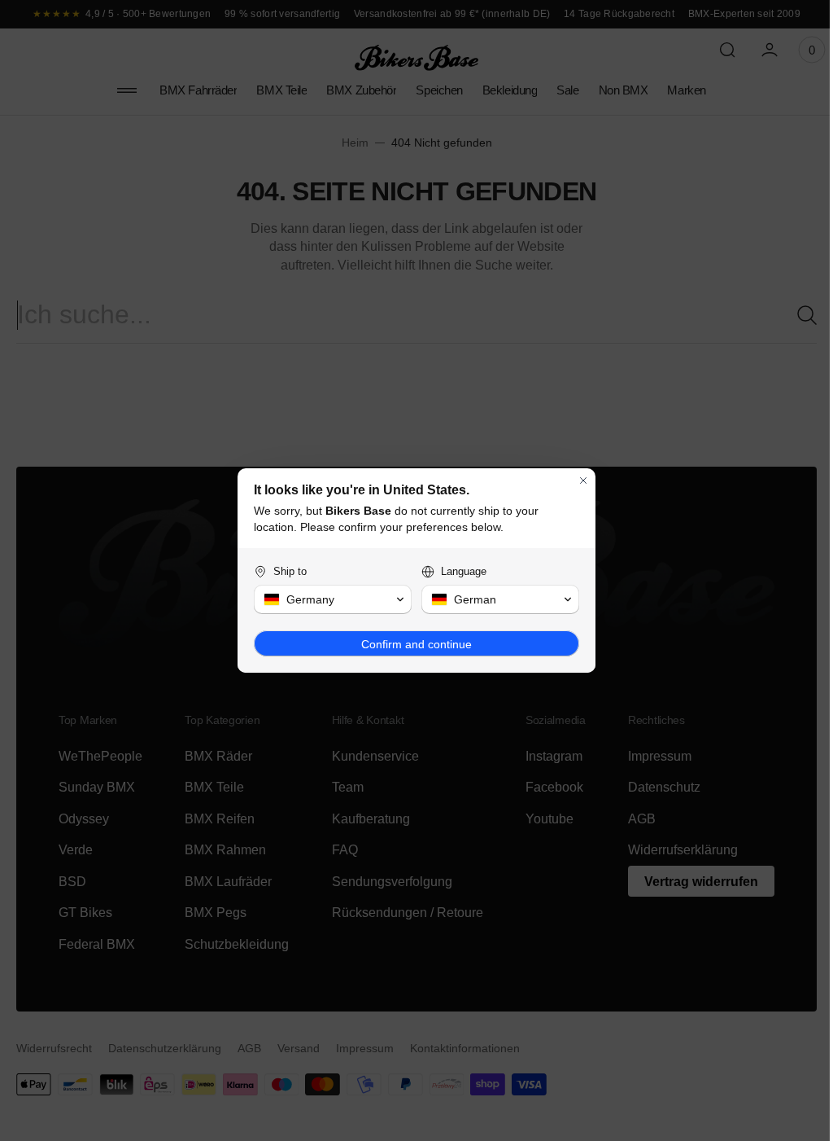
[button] (327, 599)
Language (458, 571)
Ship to (284, 571)
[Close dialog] (578, 480)
